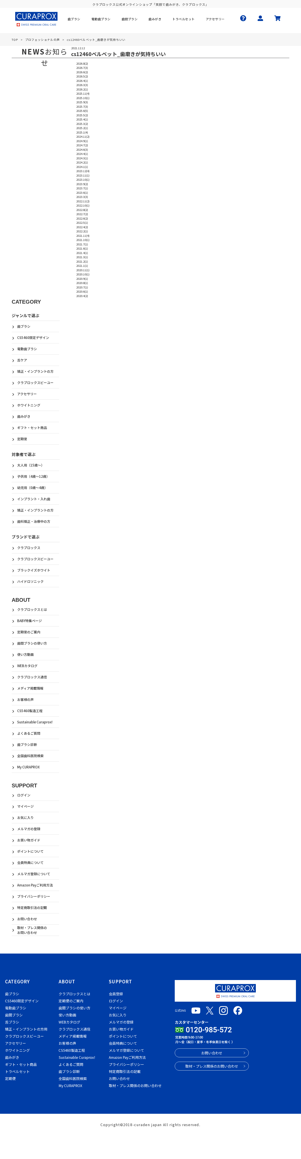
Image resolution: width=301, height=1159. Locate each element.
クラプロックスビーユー (35, 382)
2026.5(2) (82, 76)
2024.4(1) (82, 154)
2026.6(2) (82, 72)
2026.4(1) (82, 81)
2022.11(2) (82, 201)
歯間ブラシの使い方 (32, 643)
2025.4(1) (82, 119)
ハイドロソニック (30, 581)
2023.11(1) (82, 175)
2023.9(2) (82, 184)
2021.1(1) (82, 265)
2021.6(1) (82, 248)
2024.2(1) (82, 162)
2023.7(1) (82, 188)
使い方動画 (25, 654)
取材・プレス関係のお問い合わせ (32, 930)
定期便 (22, 439)
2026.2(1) (82, 89)
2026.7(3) (82, 68)
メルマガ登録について (33, 873)
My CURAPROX (28, 767)
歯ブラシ (23, 326)
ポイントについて (30, 851)
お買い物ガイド (28, 840)
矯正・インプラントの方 (35, 371)
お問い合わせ (27, 918)
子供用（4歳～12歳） (33, 476)
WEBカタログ (27, 665)
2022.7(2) (82, 214)
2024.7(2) (82, 145)
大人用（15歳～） (30, 465)
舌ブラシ (12, 1022)
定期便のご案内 (28, 632)
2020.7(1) (82, 287)
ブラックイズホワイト (33, 570)
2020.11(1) (82, 270)
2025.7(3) (82, 106)
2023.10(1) (82, 179)
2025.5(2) (82, 115)
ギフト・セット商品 (32, 427)
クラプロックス (28, 547)
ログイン (23, 795)
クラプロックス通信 (32, 677)
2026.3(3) (82, 85)
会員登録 (116, 993)
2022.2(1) (82, 231)
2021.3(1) (82, 257)
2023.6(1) (82, 192)
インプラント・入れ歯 (33, 499)
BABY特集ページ (29, 620)
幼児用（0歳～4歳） (32, 487)
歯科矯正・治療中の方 (33, 521)
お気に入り (25, 817)
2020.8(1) (82, 283)
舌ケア (22, 360)
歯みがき (23, 416)
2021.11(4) (82, 235)
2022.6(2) (82, 218)
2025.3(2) (82, 124)
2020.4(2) (82, 296)
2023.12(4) (82, 171)
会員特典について (30, 862)
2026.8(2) (82, 63)
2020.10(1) (82, 274)
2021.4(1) (82, 253)
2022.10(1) (82, 205)
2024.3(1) (82, 158)
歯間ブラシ (14, 1015)
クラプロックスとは (32, 609)
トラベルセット (17, 1071)
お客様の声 (25, 699)
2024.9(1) (82, 141)
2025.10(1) (82, 98)
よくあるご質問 (28, 733)
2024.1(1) (82, 167)
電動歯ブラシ (27, 348)
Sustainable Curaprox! (34, 722)
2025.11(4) (82, 93)
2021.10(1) (82, 240)
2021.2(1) (82, 261)
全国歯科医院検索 (30, 755)
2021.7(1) (82, 244)
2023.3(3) (82, 197)
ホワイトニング (28, 405)
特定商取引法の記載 (32, 907)
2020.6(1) (82, 291)
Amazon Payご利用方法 (35, 885)
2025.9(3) (82, 102)
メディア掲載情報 (30, 688)
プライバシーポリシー (33, 896)
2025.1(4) (82, 132)
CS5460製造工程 (30, 710)
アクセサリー (27, 393)
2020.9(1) (82, 279)
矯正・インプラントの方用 (26, 1029)
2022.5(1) (82, 222)
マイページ (25, 806)
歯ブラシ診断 (27, 744)
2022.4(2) (82, 227)
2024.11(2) (82, 136)
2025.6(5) (82, 111)
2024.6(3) (82, 149)
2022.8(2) (82, 210)
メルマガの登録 (28, 828)
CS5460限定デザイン (33, 337)
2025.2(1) (82, 128)
